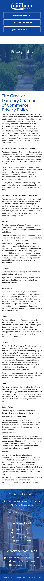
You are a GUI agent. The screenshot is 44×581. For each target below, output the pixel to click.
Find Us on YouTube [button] (23, 537)
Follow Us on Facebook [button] (23, 529)
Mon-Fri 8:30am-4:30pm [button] (23, 505)
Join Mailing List (22, 29)
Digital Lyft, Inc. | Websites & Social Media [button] (23, 558)
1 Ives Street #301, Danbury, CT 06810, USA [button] (23, 501)
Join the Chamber (22, 22)
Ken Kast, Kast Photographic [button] (24, 561)
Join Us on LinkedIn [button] (23, 540)
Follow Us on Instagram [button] (23, 533)
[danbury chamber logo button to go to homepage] (22, 6)
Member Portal (22, 15)
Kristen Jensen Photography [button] (24, 565)
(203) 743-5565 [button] (23, 509)
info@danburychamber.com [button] (23, 512)
